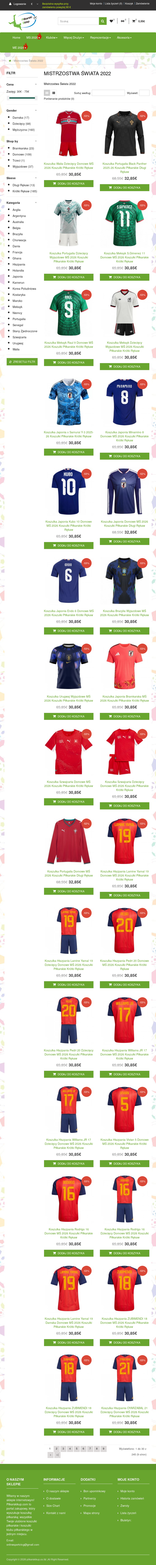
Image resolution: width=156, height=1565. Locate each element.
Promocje (89, 1506)
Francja (17, 252)
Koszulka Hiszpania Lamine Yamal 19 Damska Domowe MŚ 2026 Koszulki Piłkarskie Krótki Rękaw (69, 1323)
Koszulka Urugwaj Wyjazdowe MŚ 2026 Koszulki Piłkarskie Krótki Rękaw (68, 698)
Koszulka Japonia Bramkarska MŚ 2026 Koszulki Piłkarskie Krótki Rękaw (124, 698)
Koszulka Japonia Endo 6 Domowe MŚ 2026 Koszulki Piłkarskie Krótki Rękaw (69, 613)
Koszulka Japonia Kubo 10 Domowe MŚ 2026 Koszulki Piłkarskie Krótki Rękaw (69, 525)
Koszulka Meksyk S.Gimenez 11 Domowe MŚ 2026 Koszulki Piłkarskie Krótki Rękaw (124, 257)
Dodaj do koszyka (70, 183)
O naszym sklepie (57, 1491)
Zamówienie (143, 3)
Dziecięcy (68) (22, 124)
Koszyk (129, 3)
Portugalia (19, 319)
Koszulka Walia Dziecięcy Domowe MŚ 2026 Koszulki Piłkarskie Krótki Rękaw (68, 166)
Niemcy (17, 313)
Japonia (18, 276)
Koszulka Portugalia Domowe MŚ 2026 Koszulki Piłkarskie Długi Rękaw (69, 873)
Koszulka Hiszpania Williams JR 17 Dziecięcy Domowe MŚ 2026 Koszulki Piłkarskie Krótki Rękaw (69, 1144)
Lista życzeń (128, 1513)
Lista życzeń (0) (113, 3)
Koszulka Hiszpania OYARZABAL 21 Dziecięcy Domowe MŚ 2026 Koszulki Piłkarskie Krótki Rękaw (125, 1412)
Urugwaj (18, 343)
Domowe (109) (22, 154)
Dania (16, 246)
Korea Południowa (24, 289)
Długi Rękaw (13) (24, 185)
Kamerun (18, 282)
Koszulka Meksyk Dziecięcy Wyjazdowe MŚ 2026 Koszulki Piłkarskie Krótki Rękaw (124, 346)
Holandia (18, 270)
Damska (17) (21, 117)
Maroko (17, 301)
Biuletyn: (125, 1520)
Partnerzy (89, 1498)
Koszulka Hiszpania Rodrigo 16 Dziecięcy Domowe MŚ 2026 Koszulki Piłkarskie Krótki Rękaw (125, 1233)
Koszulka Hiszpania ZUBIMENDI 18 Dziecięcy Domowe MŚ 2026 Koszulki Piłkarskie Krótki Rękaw (69, 1412)
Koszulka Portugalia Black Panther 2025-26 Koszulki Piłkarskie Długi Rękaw (125, 168)
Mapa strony (91, 1513)
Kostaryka (19, 295)
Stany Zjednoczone (25, 331)
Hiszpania (19, 264)
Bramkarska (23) (23, 148)
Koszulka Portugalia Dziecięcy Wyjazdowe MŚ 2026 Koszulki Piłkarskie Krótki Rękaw (69, 257)
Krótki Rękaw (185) (25, 191)
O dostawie (53, 1498)
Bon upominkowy (94, 1491)
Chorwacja (19, 240)
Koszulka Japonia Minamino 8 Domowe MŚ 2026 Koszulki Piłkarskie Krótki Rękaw (124, 436)
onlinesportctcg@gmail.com (22, 1544)
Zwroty (124, 1506)
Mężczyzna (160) (24, 130)
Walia (16, 349)
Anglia (17, 210)
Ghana (17, 258)
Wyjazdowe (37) (23, 166)
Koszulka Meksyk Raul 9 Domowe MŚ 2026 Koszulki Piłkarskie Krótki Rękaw (68, 344)
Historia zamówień (132, 1498)
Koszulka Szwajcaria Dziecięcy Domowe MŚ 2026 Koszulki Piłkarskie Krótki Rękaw (124, 786)
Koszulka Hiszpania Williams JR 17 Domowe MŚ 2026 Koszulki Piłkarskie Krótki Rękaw (124, 1054)
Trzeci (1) (19, 160)
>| (57, 1454)
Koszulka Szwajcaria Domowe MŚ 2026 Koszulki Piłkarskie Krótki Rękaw (68, 784)
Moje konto (96, 3)
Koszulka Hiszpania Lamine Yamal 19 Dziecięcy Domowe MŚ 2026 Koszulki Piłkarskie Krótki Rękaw (69, 965)
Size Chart (53, 1506)
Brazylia (18, 234)
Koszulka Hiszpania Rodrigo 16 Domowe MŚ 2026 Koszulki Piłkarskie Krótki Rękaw (68, 1233)
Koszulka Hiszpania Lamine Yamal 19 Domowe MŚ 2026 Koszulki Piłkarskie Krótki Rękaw (124, 875)
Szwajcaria (19, 337)
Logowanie (19, 4)
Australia (18, 222)
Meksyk (17, 307)
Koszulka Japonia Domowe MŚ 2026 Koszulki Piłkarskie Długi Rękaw (124, 523)
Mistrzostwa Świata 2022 (28, 60)
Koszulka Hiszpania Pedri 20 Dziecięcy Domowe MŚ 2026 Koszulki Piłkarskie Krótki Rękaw (68, 1054)
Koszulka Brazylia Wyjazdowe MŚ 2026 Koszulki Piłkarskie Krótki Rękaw (124, 613)
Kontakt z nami (55, 1513)
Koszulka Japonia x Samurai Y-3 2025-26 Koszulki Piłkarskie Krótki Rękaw (69, 434)
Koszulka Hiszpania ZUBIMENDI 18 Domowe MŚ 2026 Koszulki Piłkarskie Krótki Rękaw (124, 1323)
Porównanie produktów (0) (59, 98)
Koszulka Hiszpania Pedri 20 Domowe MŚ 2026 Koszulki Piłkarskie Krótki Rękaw (124, 965)
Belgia (17, 228)
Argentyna (19, 216)
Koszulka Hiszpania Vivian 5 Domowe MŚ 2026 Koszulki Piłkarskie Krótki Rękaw (125, 1144)
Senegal (18, 325)
